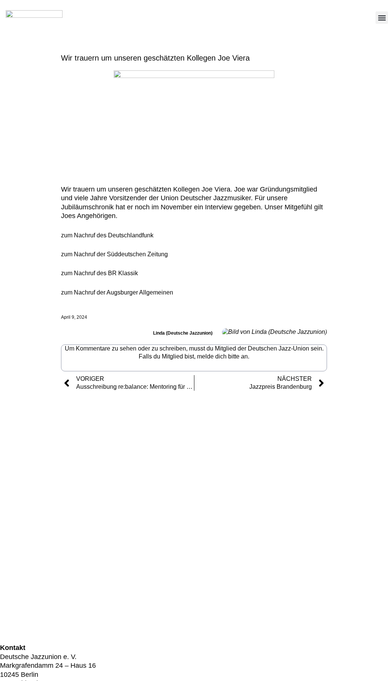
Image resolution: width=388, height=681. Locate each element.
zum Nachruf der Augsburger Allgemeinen (117, 292)
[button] (381, 17)
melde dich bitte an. (223, 356)
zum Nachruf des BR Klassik (99, 273)
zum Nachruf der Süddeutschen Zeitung (114, 254)
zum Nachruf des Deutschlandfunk (107, 235)
